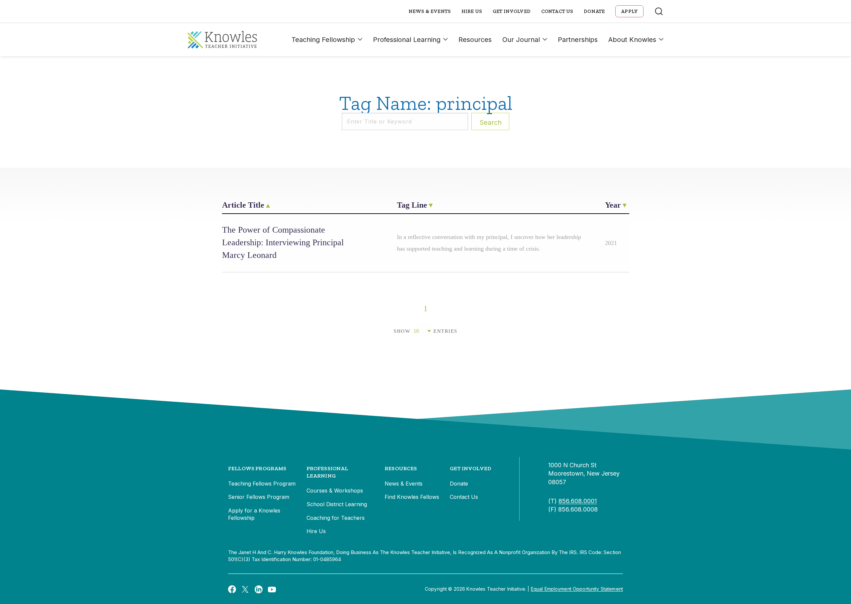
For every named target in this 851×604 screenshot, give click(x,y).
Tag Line (412, 205)
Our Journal (521, 40)
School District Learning (336, 504)
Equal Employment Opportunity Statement (577, 589)
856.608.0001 (577, 501)
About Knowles (632, 40)
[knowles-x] (245, 589)
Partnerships (578, 40)
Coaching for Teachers (335, 517)
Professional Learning (406, 40)
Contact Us (557, 11)
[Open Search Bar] (659, 11)
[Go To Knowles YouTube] (272, 589)
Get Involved (512, 11)
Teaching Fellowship (323, 40)
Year (613, 205)
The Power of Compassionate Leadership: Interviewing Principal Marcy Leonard (283, 242)
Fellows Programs (257, 468)
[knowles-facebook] (232, 589)
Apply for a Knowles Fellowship (254, 514)
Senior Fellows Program (258, 497)
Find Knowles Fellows (412, 497)
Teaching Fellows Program (262, 483)
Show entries (425, 331)
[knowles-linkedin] (259, 589)
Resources (475, 40)
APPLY (629, 11)
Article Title (243, 205)
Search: (490, 122)
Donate (594, 11)
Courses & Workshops (334, 490)
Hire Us (471, 11)
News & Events (430, 11)
